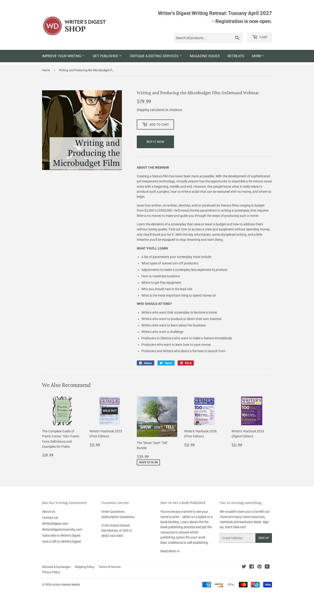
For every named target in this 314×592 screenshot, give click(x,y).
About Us (48, 511)
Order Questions (113, 511)
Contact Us (50, 517)
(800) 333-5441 (112, 536)
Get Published (106, 56)
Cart (263, 37)
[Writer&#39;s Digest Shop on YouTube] (267, 567)
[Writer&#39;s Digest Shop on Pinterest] (259, 567)
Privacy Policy (51, 572)
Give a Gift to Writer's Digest (61, 541)
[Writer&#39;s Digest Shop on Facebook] (251, 567)
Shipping (143, 110)
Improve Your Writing (62, 56)
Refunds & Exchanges (56, 567)
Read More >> (170, 551)
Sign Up (263, 538)
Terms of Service (110, 567)
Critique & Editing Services (154, 56)
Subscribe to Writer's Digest (61, 535)
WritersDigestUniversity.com (62, 529)
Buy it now (155, 142)
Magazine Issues (205, 56)
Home (46, 70)
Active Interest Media (66, 584)
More (256, 56)
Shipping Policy (84, 567)
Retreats (236, 56)
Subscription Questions (117, 517)
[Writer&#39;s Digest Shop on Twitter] (244, 567)
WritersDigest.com (55, 523)
